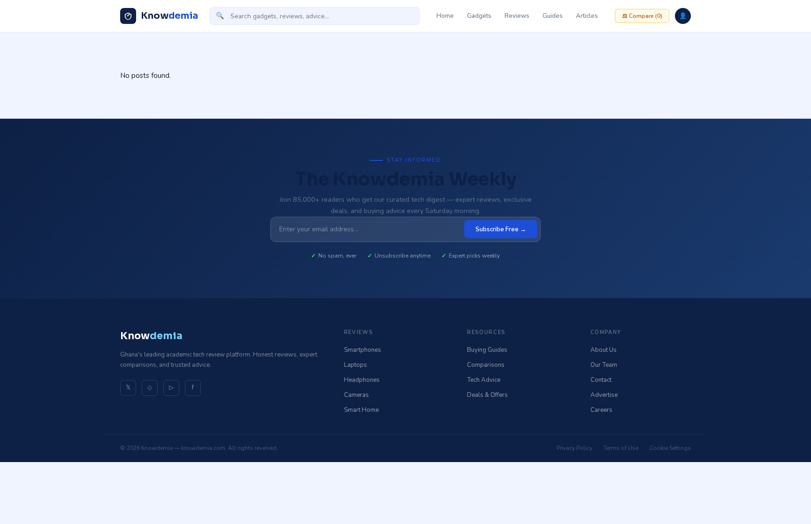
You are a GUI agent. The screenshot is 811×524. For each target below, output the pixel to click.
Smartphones (362, 350)
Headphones (362, 380)
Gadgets (479, 16)
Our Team (603, 365)
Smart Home (361, 410)
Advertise (604, 395)
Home (445, 16)
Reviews (517, 16)
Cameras (356, 395)
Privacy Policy (574, 448)
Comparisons (486, 365)
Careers (601, 410)
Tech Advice (483, 380)
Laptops (355, 365)
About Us (603, 350)
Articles (587, 16)
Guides (553, 16)
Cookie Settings (670, 448)
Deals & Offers (487, 395)
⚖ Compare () (642, 16)
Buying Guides (487, 350)
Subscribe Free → (500, 229)
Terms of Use (621, 448)
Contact (601, 380)
